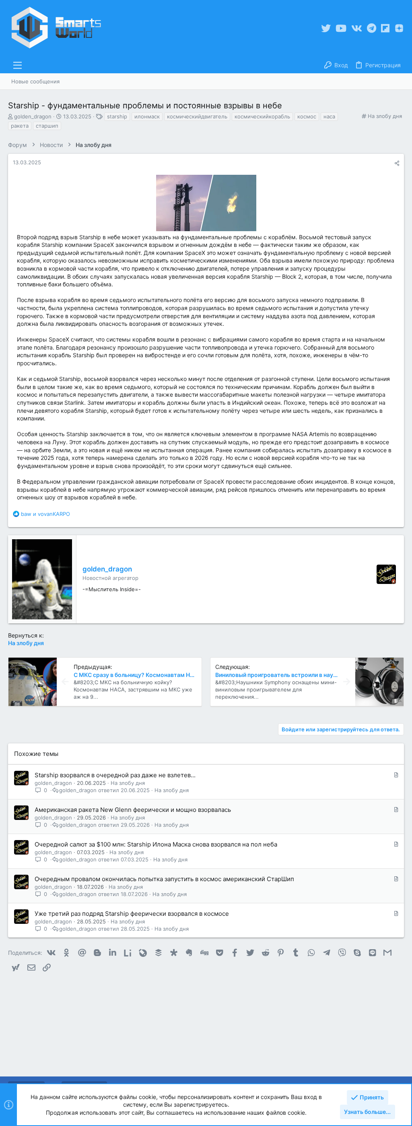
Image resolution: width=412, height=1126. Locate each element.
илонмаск (147, 116)
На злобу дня (385, 116)
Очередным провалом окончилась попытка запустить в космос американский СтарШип (164, 879)
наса (329, 116)
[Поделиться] (397, 163)
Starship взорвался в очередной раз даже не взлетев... (115, 775)
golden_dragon (33, 116)
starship (117, 116)
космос (306, 116)
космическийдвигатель (197, 116)
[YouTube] (341, 28)
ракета (20, 125)
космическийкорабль (262, 116)
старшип (47, 125)
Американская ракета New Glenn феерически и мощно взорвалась (133, 809)
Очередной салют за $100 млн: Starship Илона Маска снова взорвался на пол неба (156, 844)
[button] (17, 65)
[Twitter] (326, 28)
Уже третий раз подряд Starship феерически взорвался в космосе (132, 913)
